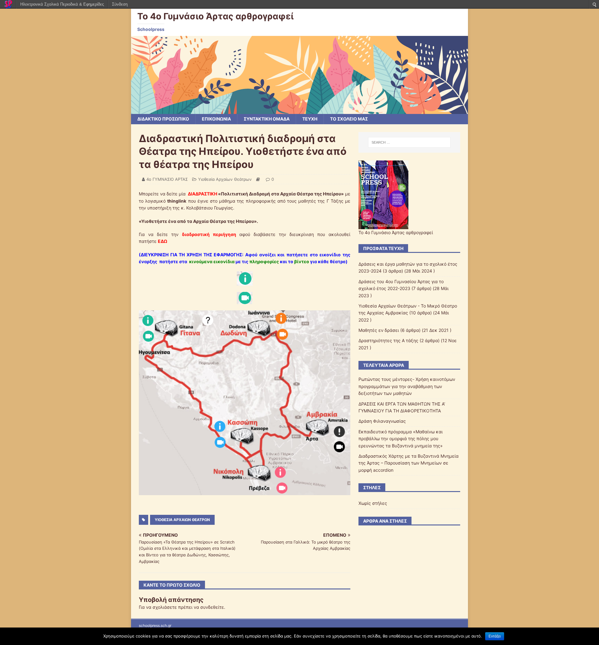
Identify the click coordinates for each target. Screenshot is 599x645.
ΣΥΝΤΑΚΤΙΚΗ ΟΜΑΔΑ (267, 118)
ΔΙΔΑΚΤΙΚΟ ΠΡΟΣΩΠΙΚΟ (163, 118)
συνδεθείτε (212, 607)
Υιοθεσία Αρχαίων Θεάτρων (225, 179)
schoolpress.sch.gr (155, 625)
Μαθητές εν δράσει (378, 330)
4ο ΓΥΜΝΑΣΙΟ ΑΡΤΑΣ (167, 179)
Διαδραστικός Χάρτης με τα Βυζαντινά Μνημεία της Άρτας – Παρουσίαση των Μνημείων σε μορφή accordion (408, 463)
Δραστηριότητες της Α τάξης (388, 340)
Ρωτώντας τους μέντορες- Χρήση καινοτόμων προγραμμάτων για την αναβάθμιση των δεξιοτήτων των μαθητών (406, 386)
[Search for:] (409, 142)
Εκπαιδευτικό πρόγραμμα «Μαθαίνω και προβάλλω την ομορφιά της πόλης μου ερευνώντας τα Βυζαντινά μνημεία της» (400, 438)
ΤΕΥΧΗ (309, 118)
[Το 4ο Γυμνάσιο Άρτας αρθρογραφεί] (299, 110)
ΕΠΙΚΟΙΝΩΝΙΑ (216, 118)
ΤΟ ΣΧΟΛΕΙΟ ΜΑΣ (349, 118)
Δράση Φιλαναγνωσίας (382, 421)
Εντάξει (495, 636)
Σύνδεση (120, 4)
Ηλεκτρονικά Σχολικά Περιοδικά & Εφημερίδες (62, 4)
